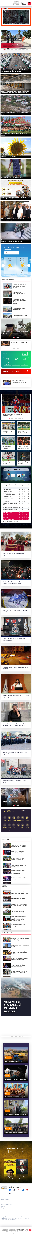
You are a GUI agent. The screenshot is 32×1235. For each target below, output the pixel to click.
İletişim (3, 1208)
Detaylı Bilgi (10, 1177)
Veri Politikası (4, 1202)
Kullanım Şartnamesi (6, 1204)
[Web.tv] (10, 1193)
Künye (3, 1206)
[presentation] (3, 265)
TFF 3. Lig (26, 485)
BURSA (5, 354)
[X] (14, 1190)
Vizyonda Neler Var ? (16, 1149)
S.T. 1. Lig (13, 485)
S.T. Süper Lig (6, 485)
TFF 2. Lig (20, 485)
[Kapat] (30, 1230)
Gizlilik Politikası (5, 1199)
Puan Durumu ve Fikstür (11, 521)
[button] (4, 49)
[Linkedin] (23, 1190)
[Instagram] (18, 1190)
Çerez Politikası (5, 1201)
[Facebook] (10, 1190)
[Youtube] (27, 1190)
